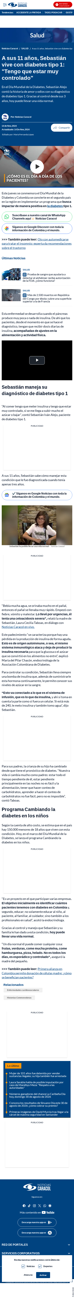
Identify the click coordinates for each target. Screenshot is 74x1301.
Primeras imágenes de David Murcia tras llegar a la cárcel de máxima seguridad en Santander (38, 1113)
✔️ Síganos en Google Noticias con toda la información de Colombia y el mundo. (39, 495)
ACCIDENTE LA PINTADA (28, 12)
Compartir (61, 128)
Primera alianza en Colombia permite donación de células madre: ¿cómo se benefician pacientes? (37, 973)
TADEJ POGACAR (53, 12)
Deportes (47, 1266)
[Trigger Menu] (5, 4)
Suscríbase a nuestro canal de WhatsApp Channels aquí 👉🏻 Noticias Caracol (38, 216)
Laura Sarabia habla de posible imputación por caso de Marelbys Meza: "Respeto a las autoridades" (36, 1084)
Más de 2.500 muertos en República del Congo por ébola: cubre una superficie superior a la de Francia (47, 298)
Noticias (31, 1266)
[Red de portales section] (69, 1244)
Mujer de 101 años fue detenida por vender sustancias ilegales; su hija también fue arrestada (37, 1075)
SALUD (25, 48)
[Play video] (37, 167)
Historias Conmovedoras (19, 997)
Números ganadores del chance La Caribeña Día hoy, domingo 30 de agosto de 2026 (37, 1095)
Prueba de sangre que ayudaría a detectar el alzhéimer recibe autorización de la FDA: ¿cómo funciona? (46, 277)
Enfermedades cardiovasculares (23, 990)
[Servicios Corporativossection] (69, 1253)
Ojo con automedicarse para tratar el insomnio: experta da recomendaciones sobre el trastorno (37, 243)
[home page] (30, 4)
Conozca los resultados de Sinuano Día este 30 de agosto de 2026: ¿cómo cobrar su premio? (38, 1104)
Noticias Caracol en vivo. (18, 627)
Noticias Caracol (10, 48)
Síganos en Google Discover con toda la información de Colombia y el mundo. (38, 228)
